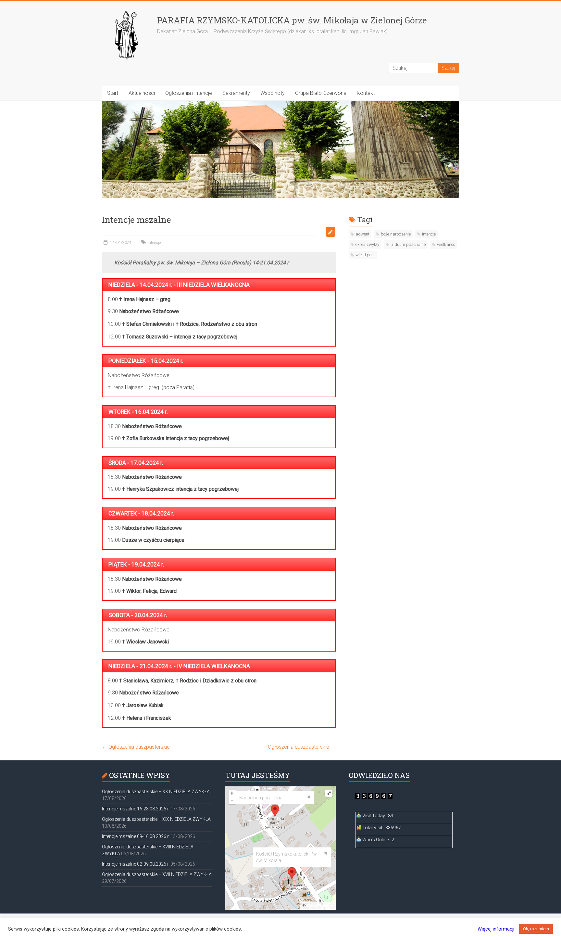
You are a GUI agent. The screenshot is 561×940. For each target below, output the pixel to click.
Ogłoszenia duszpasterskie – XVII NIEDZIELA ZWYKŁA (157, 874)
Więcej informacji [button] (496, 929)
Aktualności (142, 93)
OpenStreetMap (320, 906)
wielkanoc (446, 244)
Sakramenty (236, 93)
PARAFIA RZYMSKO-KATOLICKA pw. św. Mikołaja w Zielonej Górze (292, 20)
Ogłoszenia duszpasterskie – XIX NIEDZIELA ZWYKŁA (156, 819)
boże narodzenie (396, 234)
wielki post (365, 254)
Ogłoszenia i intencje (188, 93)
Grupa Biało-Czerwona (320, 93)
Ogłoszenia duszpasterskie (136, 747)
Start (112, 93)
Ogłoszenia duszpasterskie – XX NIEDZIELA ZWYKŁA (156, 791)
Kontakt (366, 93)
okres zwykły (367, 244)
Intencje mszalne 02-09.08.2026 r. (135, 864)
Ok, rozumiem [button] (536, 928)
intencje (154, 242)
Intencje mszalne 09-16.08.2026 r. (135, 836)
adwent (362, 234)
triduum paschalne (408, 244)
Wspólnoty (272, 93)
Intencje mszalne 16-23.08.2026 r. (135, 808)
